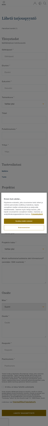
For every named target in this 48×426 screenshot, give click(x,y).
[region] (24, 213)
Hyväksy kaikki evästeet (24, 221)
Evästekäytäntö (37, 214)
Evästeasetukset (24, 227)
